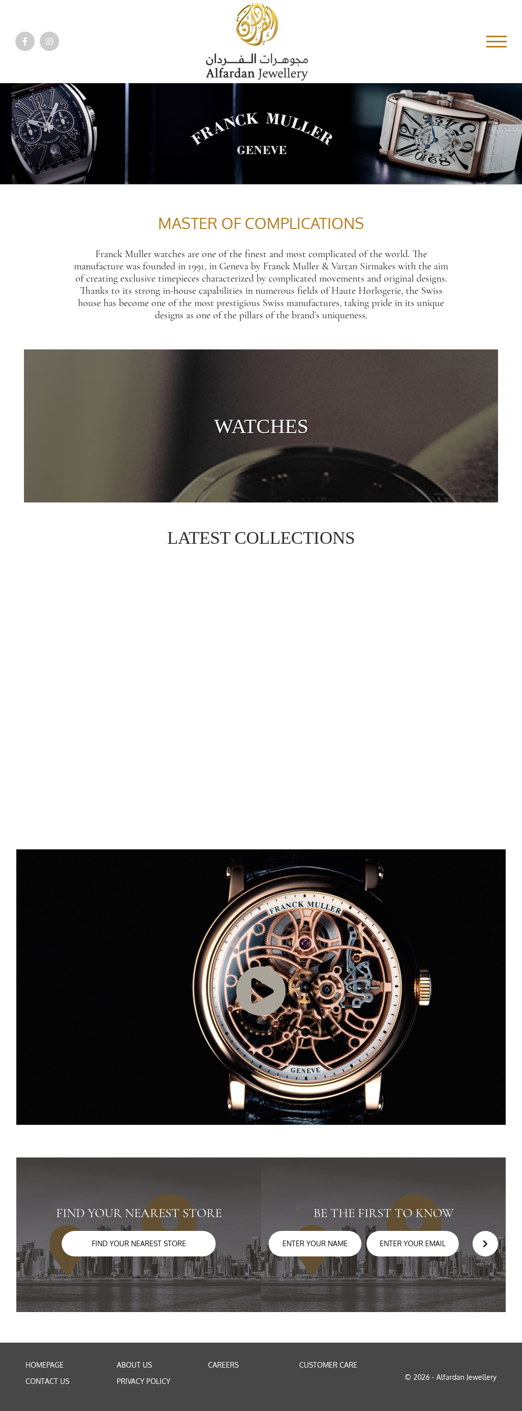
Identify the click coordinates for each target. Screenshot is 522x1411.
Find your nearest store (139, 1243)
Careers (223, 1364)
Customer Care (328, 1364)
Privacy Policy (143, 1381)
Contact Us (47, 1381)
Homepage (44, 1364)
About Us (134, 1364)
